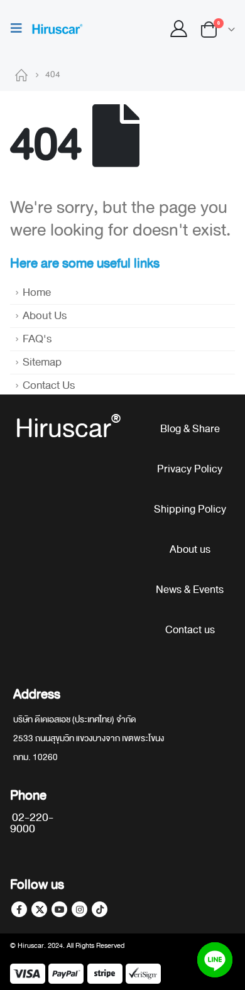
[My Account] (179, 29)
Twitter (39, 909)
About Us (45, 316)
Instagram (79, 909)
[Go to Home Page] (21, 75)
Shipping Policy (190, 509)
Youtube (59, 909)
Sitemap (42, 362)
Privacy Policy (189, 468)
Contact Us (49, 385)
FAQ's (37, 339)
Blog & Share (190, 428)
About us (190, 549)
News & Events (190, 589)
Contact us (190, 629)
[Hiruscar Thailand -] (57, 29)
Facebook (19, 909)
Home (37, 292)
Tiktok (99, 909)
